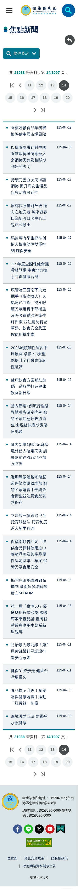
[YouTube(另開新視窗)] (50, 829)
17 (33, 98)
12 (41, 85)
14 (64, 85)
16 (22, 98)
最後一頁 (43, 110)
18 (45, 98)
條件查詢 (21, 53)
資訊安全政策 (34, 858)
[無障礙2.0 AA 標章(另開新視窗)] (39, 842)
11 (30, 85)
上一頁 (20, 85)
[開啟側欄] (9, 10)
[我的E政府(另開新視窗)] (60, 829)
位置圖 (12, 858)
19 (56, 98)
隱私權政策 (59, 858)
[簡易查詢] (68, 10)
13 (52, 85)
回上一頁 (70, 37)
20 (68, 98)
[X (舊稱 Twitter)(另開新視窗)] (39, 829)
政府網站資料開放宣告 (39, 866)
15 (10, 98)
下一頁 (35, 110)
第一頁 (12, 85)
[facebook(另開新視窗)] (17, 829)
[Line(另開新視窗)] (28, 829)
